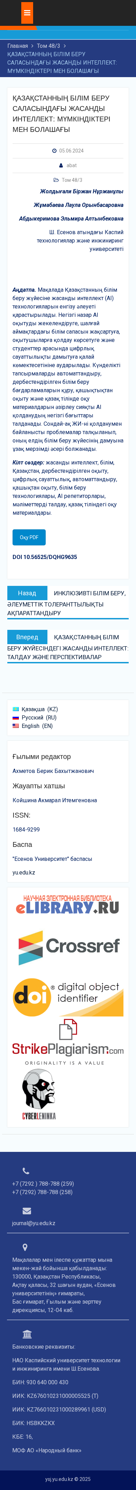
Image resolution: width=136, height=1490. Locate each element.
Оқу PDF (29, 537)
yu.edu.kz (24, 872)
